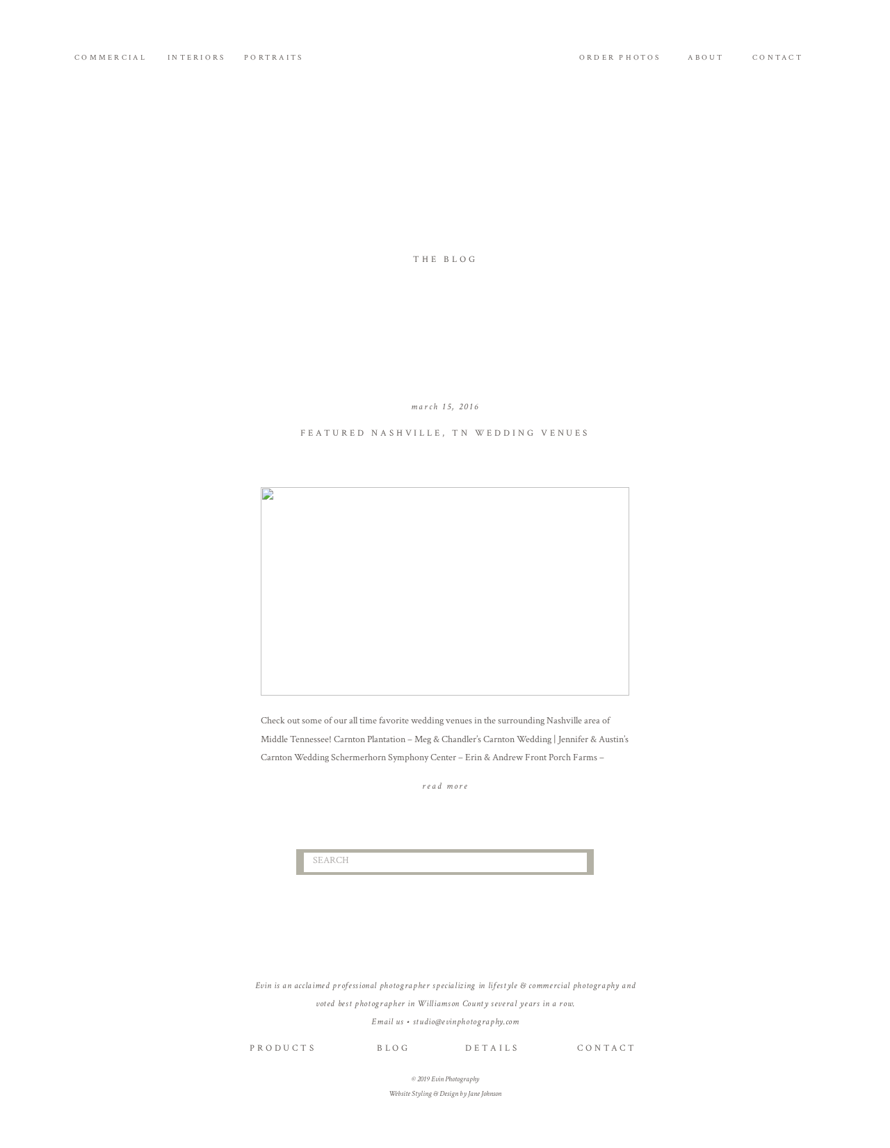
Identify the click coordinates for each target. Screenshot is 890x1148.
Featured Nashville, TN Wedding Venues (445, 433)
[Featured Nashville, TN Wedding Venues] (445, 591)
